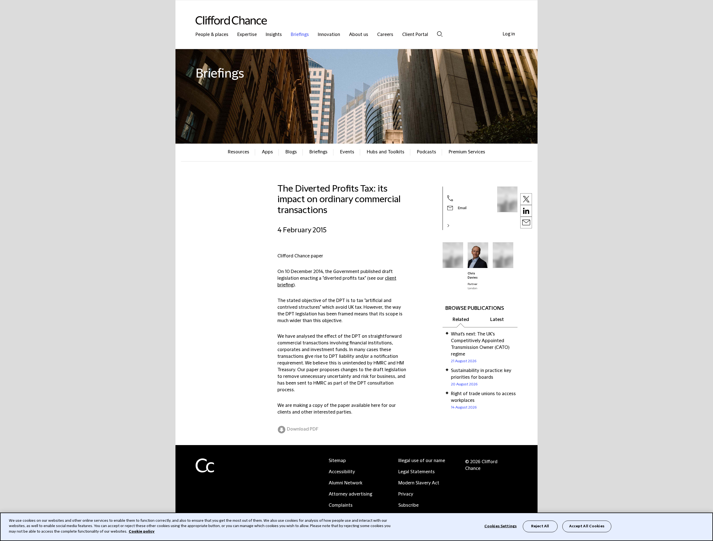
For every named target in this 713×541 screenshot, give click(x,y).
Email (462, 208)
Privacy (405, 494)
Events (347, 151)
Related (461, 319)
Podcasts (426, 151)
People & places (212, 34)
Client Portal (415, 34)
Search (440, 34)
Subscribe (408, 505)
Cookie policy (142, 531)
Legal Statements (416, 471)
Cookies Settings (500, 526)
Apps (267, 151)
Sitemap (337, 460)
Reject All (540, 526)
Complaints (341, 505)
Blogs (291, 151)
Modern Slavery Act (418, 483)
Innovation (329, 34)
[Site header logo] (345, 20)
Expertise (247, 34)
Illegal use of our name (421, 460)
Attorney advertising (350, 494)
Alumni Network (345, 483)
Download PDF (302, 429)
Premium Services (467, 151)
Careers (385, 34)
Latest (497, 319)
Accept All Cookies (586, 526)
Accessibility (342, 471)
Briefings (300, 34)
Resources (238, 151)
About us (358, 34)
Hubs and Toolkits (385, 151)
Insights (274, 34)
